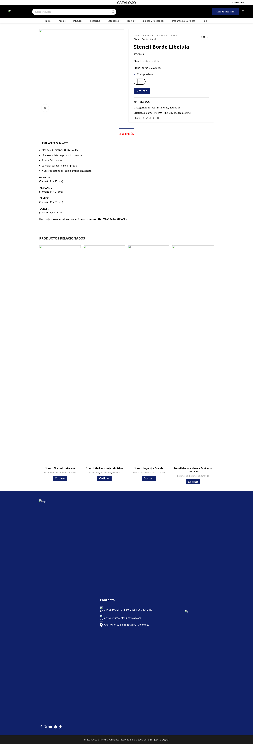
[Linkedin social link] (154, 118)
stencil (188, 112)
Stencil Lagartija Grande (148, 468)
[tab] (126, 132)
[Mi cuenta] (243, 12)
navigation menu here (153, 11)
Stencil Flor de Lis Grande (60, 468)
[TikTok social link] (60, 726)
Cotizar (142, 91)
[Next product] (207, 37)
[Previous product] (201, 37)
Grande (72, 472)
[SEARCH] (113, 11)
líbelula (168, 112)
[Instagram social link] (45, 726)
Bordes (174, 35)
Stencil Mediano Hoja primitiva (104, 468)
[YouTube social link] (50, 726)
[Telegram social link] (158, 118)
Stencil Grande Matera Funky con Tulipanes (193, 470)
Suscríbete (238, 2)
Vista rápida (78, 250)
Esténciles (148, 35)
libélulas (178, 112)
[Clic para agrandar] (45, 108)
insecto (158, 112)
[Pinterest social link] (150, 118)
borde (149, 112)
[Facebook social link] (143, 118)
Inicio (137, 35)
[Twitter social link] (147, 118)
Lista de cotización (225, 11)
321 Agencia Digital (158, 739)
